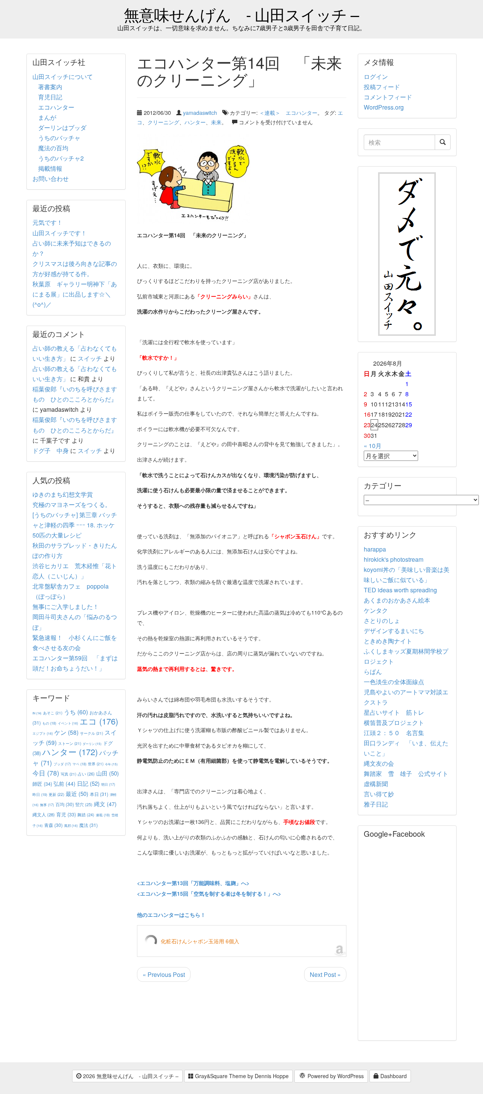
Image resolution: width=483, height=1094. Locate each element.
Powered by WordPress (335, 1076)
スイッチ (90, 358)
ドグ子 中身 (50, 450)
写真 (68, 774)
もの (49, 723)
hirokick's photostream (393, 559)
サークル (91, 733)
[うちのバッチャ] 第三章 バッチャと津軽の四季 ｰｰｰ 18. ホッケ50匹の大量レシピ (74, 524)
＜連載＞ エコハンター (288, 112)
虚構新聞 (376, 783)
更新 (56, 794)
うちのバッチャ (59, 137)
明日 (108, 784)
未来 (216, 122)
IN (37, 713)
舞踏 (85, 814)
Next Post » (325, 974)
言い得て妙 (379, 794)
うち (76, 712)
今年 (111, 764)
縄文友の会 (379, 763)
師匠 (42, 783)
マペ (79, 763)
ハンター (195, 122)
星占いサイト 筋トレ (394, 712)
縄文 (105, 804)
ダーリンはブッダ (62, 127)
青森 (53, 825)
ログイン (376, 76)
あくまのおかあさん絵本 (397, 600)
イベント (68, 723)
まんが (47, 117)
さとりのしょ (382, 620)
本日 (99, 794)
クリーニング (163, 122)
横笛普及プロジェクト (394, 722)
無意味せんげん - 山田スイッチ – (241, 14)
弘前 (64, 783)
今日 (45, 772)
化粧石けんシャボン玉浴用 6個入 (200, 941)
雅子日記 (376, 804)
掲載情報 (50, 168)
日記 (88, 783)
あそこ (52, 712)
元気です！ (47, 222)
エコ (99, 721)
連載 (103, 814)
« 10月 (372, 445)
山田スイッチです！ (59, 233)
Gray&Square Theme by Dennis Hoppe (241, 1076)
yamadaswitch (200, 112)
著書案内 (50, 86)
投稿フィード (382, 86)
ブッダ (62, 764)
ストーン (69, 743)
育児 (66, 814)
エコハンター (56, 107)
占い (86, 774)
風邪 (71, 825)
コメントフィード (388, 97)
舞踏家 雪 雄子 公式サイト (406, 773)
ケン (66, 732)
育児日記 (50, 97)
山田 (107, 773)
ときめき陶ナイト (388, 641)
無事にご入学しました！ (65, 606)
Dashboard (393, 1076)
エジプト (42, 733)
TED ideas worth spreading (400, 590)
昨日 (39, 794)
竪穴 (83, 804)
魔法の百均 (53, 148)
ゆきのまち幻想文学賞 (62, 494)
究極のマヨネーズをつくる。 (71, 504)
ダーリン (92, 744)
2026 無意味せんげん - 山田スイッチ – (130, 1076)
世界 (95, 763)
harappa (375, 549)
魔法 (88, 825)
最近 (77, 793)
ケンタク (376, 610)
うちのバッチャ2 (61, 158)
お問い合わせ (50, 178)
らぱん (373, 671)
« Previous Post (164, 974)
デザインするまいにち (394, 630)
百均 (64, 804)
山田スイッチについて (62, 76)
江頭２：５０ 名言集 (394, 732)
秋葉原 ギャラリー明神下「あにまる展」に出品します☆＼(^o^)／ (74, 294)
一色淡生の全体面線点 (394, 681)
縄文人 (43, 814)
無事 (47, 804)
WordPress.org (384, 107)
